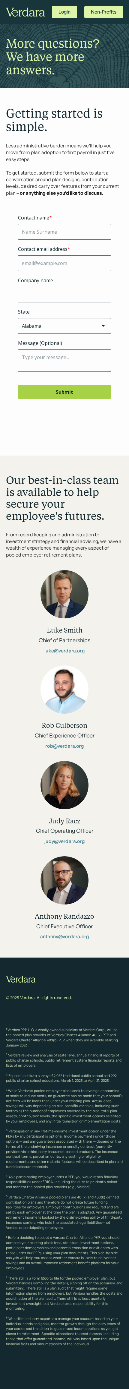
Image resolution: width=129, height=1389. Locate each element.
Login (64, 12)
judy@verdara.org (64, 841)
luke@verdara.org (64, 651)
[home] (25, 12)
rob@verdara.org (64, 746)
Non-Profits (103, 12)
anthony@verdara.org (64, 936)
